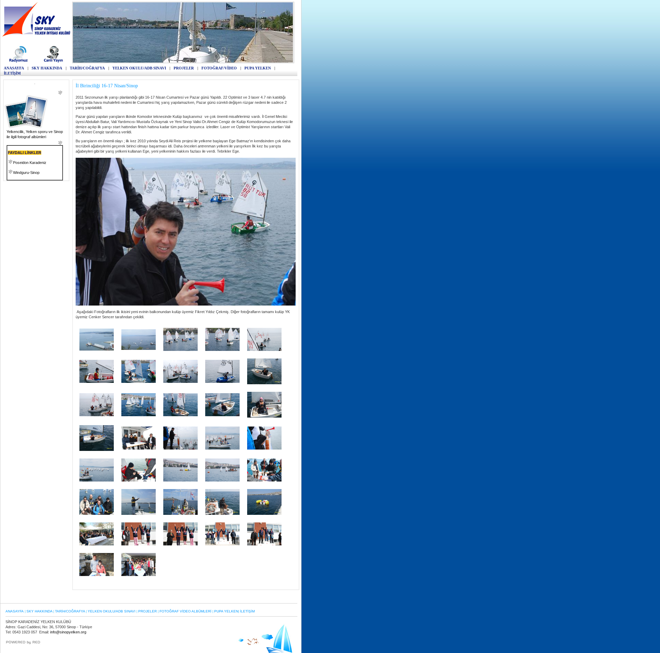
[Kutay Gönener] (222, 381)
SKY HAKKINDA (47, 68)
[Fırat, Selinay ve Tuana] (96, 415)
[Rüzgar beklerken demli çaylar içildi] (264, 480)
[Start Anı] (264, 448)
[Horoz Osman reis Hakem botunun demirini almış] (222, 513)
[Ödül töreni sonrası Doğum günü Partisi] (138, 575)
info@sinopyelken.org (68, 632)
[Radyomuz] (19, 62)
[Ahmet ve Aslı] (222, 349)
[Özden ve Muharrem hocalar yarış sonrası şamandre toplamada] (264, 513)
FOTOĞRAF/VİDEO (219, 68)
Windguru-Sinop (26, 172)
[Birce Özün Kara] (264, 383)
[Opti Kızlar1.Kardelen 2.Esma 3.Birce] (180, 544)
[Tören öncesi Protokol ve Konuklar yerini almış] (96, 544)
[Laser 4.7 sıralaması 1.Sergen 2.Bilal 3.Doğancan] (264, 544)
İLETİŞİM (12, 73)
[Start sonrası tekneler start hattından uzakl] (96, 480)
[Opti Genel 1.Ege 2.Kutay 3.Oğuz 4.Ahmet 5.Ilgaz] (222, 544)
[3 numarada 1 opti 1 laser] (180, 480)
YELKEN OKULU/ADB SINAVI (139, 68)
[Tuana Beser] (180, 415)
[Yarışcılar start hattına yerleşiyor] (180, 448)
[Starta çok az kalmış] (222, 448)
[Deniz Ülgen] (264, 416)
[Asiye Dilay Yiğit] (138, 415)
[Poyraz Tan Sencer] (222, 415)
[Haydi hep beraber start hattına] (138, 348)
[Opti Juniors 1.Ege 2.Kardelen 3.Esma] (138, 544)
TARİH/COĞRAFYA (87, 68)
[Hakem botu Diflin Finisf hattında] (222, 480)
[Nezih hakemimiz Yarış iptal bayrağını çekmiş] (180, 513)
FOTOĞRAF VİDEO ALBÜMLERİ (185, 611)
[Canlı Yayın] (53, 62)
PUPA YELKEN (257, 68)
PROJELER (184, 68)
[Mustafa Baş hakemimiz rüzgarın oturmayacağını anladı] (138, 513)
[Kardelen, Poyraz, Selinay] (264, 349)
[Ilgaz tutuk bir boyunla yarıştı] (96, 381)
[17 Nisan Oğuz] (96, 575)
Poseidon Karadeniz (29, 163)
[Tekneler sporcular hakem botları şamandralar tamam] (96, 349)
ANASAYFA (14, 68)
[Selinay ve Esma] (180, 349)
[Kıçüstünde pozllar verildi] (96, 513)
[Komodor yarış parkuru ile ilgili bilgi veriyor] (138, 480)
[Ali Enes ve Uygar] (138, 381)
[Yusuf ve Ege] (180, 381)
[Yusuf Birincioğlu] (96, 449)
